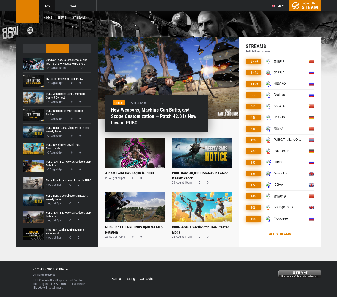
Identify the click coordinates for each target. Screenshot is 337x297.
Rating (130, 279)
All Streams (280, 234)
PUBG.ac (39, 280)
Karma (116, 279)
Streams (79, 17)
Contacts (146, 279)
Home (48, 17)
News (47, 5)
